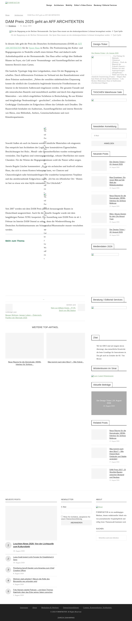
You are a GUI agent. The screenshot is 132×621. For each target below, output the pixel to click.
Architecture (59, 5)
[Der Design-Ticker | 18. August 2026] (99, 233)
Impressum (24, 608)
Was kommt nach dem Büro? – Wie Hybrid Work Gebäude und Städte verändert (117, 454)
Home (7, 15)
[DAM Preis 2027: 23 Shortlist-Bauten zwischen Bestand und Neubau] (99, 473)
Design (49, 5)
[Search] (125, 5)
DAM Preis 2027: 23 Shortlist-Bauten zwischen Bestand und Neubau (117, 473)
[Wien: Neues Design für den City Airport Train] (99, 218)
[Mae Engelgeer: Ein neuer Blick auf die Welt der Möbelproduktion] (99, 181)
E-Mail (63, 507)
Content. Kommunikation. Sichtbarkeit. (97, 608)
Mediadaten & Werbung (50, 608)
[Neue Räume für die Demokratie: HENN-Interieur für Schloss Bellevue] (24, 346)
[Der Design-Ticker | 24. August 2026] (101, 65)
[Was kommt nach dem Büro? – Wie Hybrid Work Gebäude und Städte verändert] (65, 346)
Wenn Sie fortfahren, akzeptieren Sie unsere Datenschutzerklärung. (75, 518)
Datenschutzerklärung (71, 608)
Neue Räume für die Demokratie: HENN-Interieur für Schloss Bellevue (117, 199)
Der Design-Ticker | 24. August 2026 (104, 53)
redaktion (12, 26)
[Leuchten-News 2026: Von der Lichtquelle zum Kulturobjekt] (31, 523)
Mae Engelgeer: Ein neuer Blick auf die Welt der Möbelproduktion (117, 181)
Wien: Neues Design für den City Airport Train (117, 216)
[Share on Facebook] (43, 299)
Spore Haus (34, 48)
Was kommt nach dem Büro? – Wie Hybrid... (66, 362)
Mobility (69, 5)
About (34, 608)
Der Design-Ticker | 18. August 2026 (117, 230)
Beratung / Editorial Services (105, 5)
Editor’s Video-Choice (83, 5)
